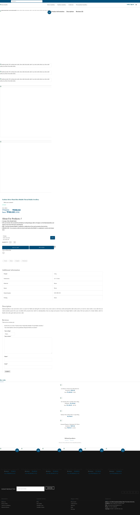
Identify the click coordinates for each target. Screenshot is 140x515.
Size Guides (39, 503)
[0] (139, 5)
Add (52, 237)
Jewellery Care (40, 505)
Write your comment (8, 202)
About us (3, 501)
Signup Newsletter (8, 489)
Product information (57, 11)
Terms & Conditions (6, 505)
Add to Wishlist (3, 253)
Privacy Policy (4, 503)
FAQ (38, 501)
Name (6, 356)
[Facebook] (123, 492)
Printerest (24, 260)
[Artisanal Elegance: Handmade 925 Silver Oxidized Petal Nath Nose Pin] (61, 421)
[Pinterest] (129, 492)
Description (70, 11)
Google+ (17, 260)
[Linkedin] (137, 492)
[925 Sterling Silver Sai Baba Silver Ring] (61, 398)
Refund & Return (5, 507)
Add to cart (15, 247)
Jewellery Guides (40, 507)
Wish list (73, 505)
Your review (7, 336)
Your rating (7, 331)
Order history (74, 503)
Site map (73, 509)
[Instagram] (131, 492)
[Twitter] (126, 492)
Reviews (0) (79, 11)
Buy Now (41, 247)
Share (11, 260)
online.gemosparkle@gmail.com (114, 505)
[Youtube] (134, 492)
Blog (72, 507)
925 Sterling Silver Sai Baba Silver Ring (70, 401)
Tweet (5, 260)
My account (73, 501)
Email (6, 364)
